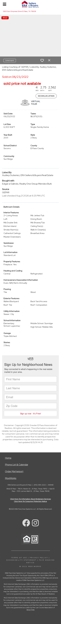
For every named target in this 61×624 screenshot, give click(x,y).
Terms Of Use (19, 558)
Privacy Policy (39, 558)
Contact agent (9, 60)
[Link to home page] (30, 4)
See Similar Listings (46, 96)
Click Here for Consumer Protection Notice (30, 501)
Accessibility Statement (21, 560)
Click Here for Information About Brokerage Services (30, 499)
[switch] (42, 60)
